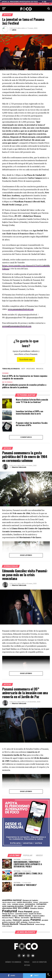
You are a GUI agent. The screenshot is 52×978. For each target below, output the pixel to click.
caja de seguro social (9, 902)
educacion (41, 906)
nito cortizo (7, 920)
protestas (24, 922)
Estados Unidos (37, 908)
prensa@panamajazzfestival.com (16, 326)
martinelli (6, 916)
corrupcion (41, 904)
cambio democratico (24, 902)
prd (18, 922)
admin (14, 30)
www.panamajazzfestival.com (21, 309)
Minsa (17, 917)
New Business (35, 917)
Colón (9, 904)
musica (40, 369)
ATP (23, 369)
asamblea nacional (12, 900)
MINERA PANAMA (25, 916)
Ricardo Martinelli (10, 924)
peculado (45, 920)
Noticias (27, 965)
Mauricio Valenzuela (19, 467)
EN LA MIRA (23, 908)
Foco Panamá (25, 912)
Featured (31, 369)
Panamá (35, 919)
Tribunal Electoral (26, 924)
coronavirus (30, 904)
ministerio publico (38, 916)
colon (4, 904)
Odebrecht (17, 920)
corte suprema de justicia (12, 906)
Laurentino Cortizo (21, 913)
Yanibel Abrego (40, 924)
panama (26, 920)
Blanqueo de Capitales (30, 900)
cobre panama (43, 902)
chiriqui (35, 902)
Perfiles (26, 962)
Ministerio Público (8, 917)
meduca (15, 916)
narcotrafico (25, 917)
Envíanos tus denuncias (13, 962)
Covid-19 (29, 906)
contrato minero (18, 904)
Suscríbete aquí (26, 359)
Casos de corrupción (39, 962)
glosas (36, 912)
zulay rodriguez (7, 926)
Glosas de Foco (8, 913)
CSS (35, 906)
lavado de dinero (35, 914)
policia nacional (8, 922)
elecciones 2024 (9, 908)
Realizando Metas (34, 922)
